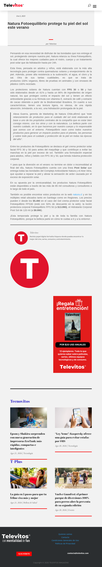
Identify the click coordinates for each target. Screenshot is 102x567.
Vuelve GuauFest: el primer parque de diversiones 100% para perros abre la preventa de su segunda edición (72, 499)
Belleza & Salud (30, 502)
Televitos (52, 44)
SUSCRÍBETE (24, 553)
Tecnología (28, 453)
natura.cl (77, 194)
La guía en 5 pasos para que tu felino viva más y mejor (28, 496)
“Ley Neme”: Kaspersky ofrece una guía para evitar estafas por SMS (73, 437)
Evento (71, 510)
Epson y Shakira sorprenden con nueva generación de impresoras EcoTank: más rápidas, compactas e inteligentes (27, 441)
